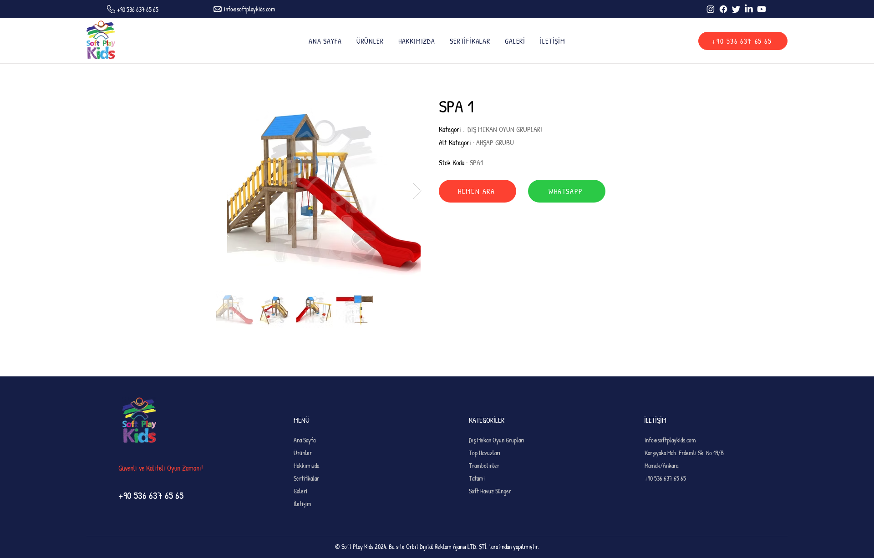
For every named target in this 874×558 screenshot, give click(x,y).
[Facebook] (723, 9)
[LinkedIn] (749, 9)
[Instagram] (711, 9)
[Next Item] (417, 191)
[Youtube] (762, 9)
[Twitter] (736, 9)
